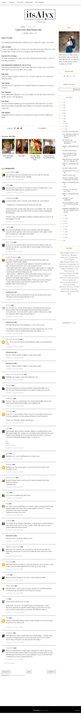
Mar (64, 231)
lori (7, 599)
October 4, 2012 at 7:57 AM (14, 333)
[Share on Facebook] (14, 128)
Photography (39, 2)
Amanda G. (9, 398)
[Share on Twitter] (17, 128)
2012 (62, 121)
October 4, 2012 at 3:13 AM (14, 286)
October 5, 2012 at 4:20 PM (14, 580)
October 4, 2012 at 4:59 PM (14, 487)
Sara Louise (9, 242)
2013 (62, 118)
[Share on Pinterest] (21, 128)
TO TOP (77, 710)
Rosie (7, 185)
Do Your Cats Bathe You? (70, 131)
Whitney (8, 520)
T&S (7, 618)
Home (29, 672)
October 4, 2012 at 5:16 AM (14, 299)
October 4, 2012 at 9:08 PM (14, 541)
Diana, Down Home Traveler (15, 374)
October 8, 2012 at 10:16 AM (15, 642)
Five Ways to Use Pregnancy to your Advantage (69, 141)
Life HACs (20, 2)
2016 (62, 110)
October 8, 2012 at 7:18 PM (14, 659)
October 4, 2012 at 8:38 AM (14, 380)
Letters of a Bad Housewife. (67, 199)
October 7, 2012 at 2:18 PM (14, 627)
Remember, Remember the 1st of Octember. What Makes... (70, 210)
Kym (7, 428)
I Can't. (64, 186)
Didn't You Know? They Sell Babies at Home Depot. (69, 154)
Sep (64, 215)
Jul (64, 221)
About (4, 2)
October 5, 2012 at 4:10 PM (14, 569)
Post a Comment (9, 663)
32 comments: (42, 128)
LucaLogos (44, 710)
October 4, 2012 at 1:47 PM (14, 459)
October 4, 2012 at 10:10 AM (15, 406)
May (64, 226)
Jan (64, 237)
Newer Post (6, 672)
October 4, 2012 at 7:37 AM (14, 316)
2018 (62, 105)
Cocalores (9, 633)
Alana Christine (10, 172)
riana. (7, 492)
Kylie (7, 453)
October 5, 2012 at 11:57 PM (14, 593)
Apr (64, 229)
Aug (64, 218)
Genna (8, 227)
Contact (12, 2)
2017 (62, 107)
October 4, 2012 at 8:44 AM (14, 393)
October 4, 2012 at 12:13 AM (14, 192)
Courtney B (9, 648)
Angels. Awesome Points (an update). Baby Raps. (70, 178)
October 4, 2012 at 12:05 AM (15, 179)
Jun (64, 223)
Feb (64, 234)
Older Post (51, 672)
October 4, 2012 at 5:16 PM (14, 498)
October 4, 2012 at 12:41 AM (14, 236)
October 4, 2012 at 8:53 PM (14, 530)
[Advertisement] (18, 693)
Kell (7, 503)
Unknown (9, 411)
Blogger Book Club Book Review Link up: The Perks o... (70, 135)
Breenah (8, 385)
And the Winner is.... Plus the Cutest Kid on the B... (70, 204)
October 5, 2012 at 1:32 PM (14, 556)
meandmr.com (10, 477)
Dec (64, 123)
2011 (62, 240)
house (28, 27)
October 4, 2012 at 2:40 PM (14, 472)
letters (33, 27)
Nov (64, 126)
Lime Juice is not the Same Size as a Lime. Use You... (70, 160)
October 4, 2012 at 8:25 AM (14, 357)
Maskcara (29, 2)
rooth (7, 575)
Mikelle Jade (10, 586)
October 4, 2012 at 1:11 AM (14, 251)
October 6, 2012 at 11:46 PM (15, 612)
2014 (62, 116)
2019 (62, 102)
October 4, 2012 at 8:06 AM (14, 346)
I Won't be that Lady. (69, 175)
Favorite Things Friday (69, 150)
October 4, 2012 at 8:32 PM (14, 515)
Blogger (73, 323)
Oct (64, 129)
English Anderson (11, 257)
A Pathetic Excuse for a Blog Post (70, 190)
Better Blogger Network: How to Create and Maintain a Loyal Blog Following (69, 269)
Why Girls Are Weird (12, 339)
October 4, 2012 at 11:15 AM (14, 448)
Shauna (8, 305)
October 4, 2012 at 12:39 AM (15, 221)
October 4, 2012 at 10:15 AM (14, 423)
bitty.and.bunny (11, 445)
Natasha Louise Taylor (13, 547)
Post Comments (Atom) (17, 675)
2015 (62, 113)
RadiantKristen (10, 198)
